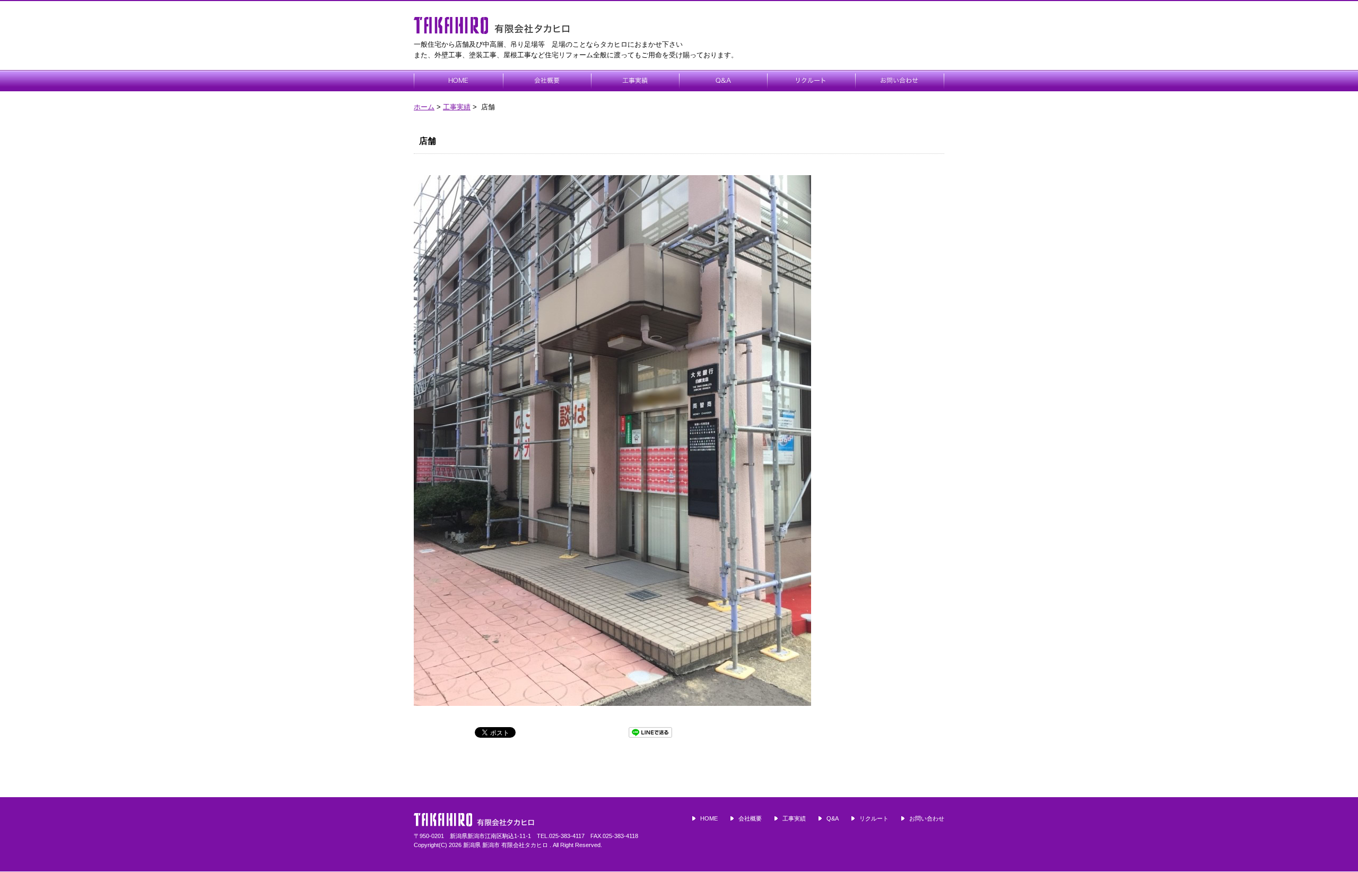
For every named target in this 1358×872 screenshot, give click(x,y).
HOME (709, 818)
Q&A (832, 818)
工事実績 (457, 107)
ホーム (424, 107)
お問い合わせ (926, 818)
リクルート (874, 818)
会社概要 (750, 818)
